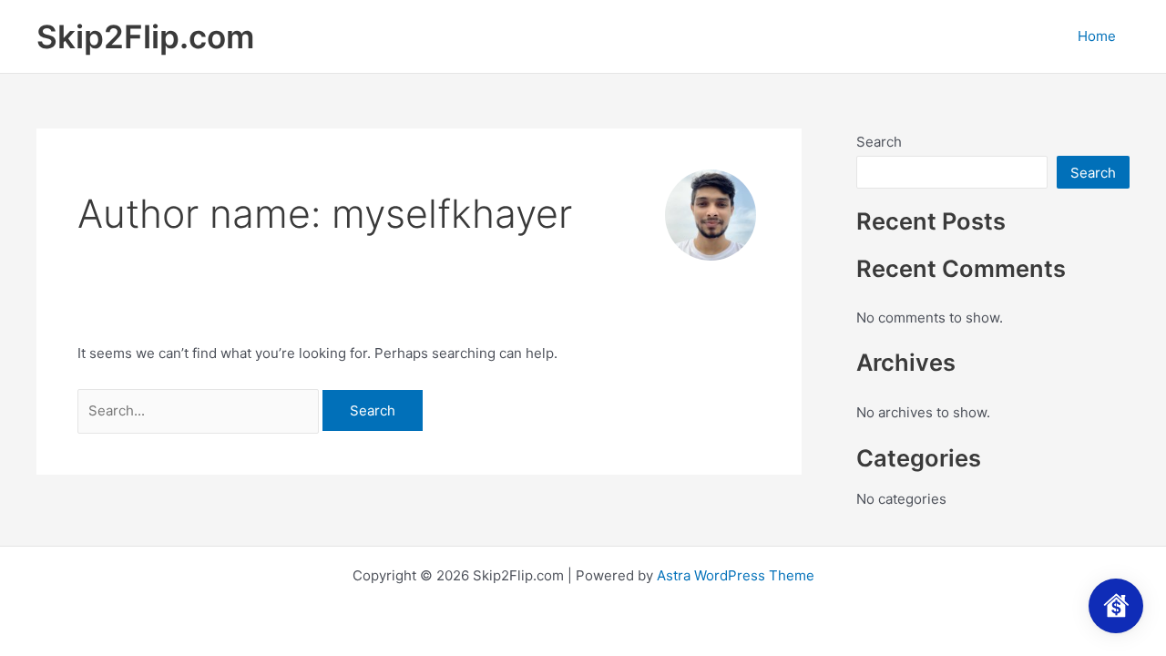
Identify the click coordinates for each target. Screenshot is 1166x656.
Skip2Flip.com (145, 36)
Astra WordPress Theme (735, 575)
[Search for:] (199, 410)
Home (1097, 36)
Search (879, 141)
